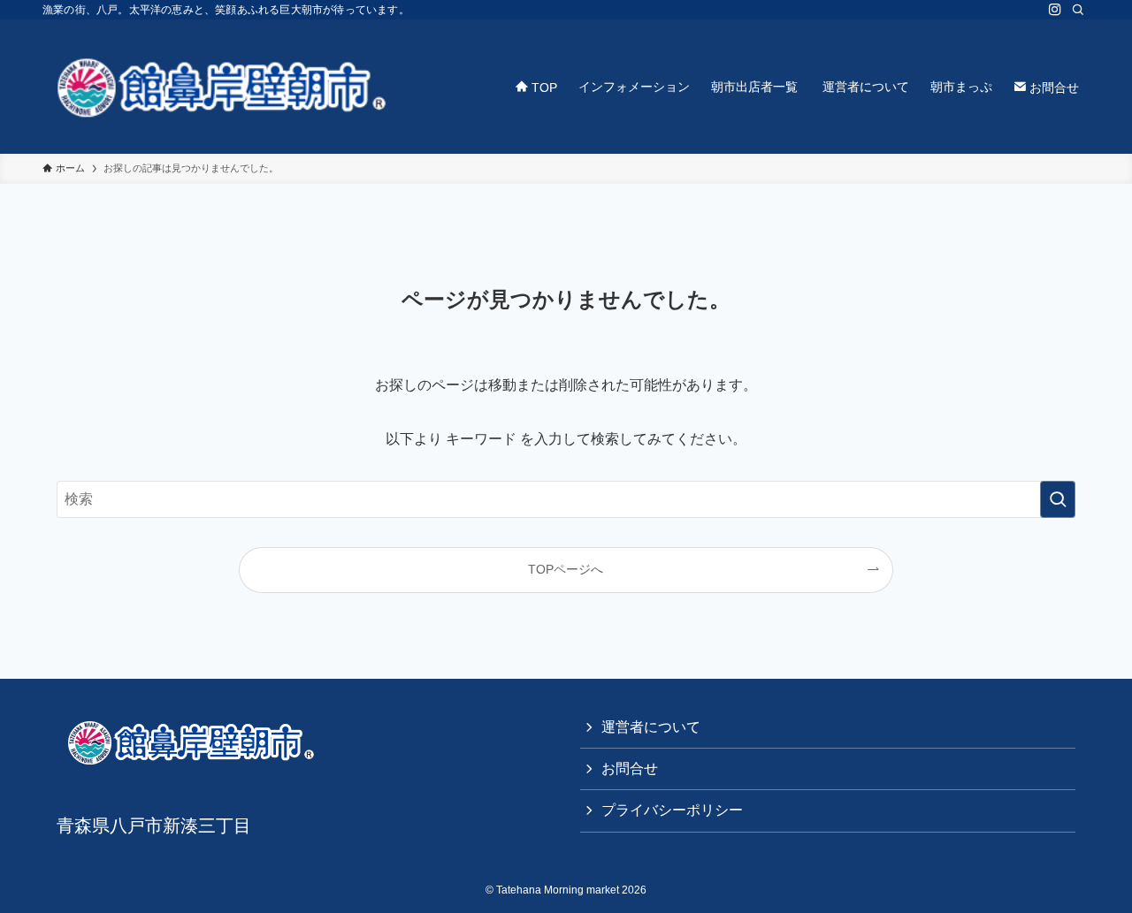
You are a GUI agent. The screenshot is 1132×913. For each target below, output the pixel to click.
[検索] (1078, 9)
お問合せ (629, 768)
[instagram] (1055, 9)
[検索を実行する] (1057, 499)
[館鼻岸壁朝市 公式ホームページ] (219, 87)
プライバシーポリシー (672, 810)
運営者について (650, 726)
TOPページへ (565, 569)
